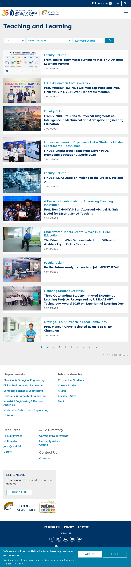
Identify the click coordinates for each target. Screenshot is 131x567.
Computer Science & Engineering (23, 390)
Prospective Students (71, 380)
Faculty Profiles (12, 435)
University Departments (53, 435)
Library (7, 451)
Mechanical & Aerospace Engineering (25, 410)
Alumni (62, 390)
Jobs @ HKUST (12, 446)
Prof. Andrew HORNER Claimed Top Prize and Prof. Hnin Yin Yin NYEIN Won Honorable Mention (82, 90)
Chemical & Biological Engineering (24, 380)
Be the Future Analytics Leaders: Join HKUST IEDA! (81, 267)
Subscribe (19, 492)
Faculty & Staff (67, 396)
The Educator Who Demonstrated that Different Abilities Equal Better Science (79, 242)
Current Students (68, 385)
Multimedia (10, 441)
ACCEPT (90, 554)
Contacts (44, 458)
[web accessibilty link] (47, 507)
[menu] (126, 12)
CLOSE (115, 554)
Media (61, 401)
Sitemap (83, 526)
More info (17, 563)
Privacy (69, 526)
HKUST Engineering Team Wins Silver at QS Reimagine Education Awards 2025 (76, 153)
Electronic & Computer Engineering (24, 396)
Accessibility (52, 526)
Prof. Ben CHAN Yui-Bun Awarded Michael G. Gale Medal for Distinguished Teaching (81, 211)
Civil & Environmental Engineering (23, 385)
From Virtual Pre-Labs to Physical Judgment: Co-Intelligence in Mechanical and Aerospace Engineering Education (83, 120)
